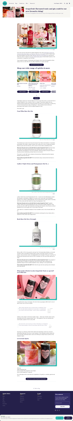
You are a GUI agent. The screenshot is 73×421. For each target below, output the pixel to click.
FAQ (3, 398)
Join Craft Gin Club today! (36, 64)
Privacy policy (3, 416)
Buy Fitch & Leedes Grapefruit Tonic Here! (36, 378)
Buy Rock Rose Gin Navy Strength (47, 247)
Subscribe (62, 406)
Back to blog (37, 388)
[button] (17, 3)
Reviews (4, 401)
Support (22, 393)
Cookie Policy (39, 396)
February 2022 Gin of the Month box (41, 55)
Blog (3, 400)
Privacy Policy (39, 398)
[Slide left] (34, 95)
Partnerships (5, 403)
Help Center (22, 398)
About (4, 396)
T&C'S (38, 400)
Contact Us (22, 396)
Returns (21, 401)
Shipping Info (22, 400)
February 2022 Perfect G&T (36, 56)
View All (36, 98)
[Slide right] (39, 95)
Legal (39, 393)
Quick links (6, 393)
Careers (4, 405)
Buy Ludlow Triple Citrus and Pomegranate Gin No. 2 (43, 192)
